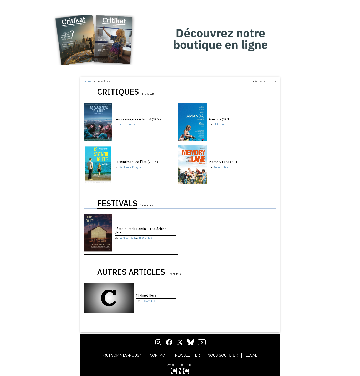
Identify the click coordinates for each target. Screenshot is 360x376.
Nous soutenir (223, 355)
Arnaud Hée (221, 167)
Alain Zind (219, 124)
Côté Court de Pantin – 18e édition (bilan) (140, 230)
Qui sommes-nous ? (122, 355)
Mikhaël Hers (146, 295)
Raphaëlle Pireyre (130, 167)
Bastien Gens (127, 124)
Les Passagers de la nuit (138, 119)
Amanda (220, 119)
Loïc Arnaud (148, 301)
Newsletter (187, 355)
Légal (251, 355)
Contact (158, 355)
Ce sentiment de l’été (136, 162)
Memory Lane (225, 162)
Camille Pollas (127, 237)
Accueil (89, 81)
